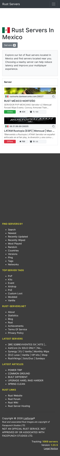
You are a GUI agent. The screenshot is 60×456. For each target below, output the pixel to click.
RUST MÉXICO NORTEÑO (19, 100)
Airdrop (12, 286)
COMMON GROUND (19, 373)
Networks (13, 264)
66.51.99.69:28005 (19, 126)
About (11, 312)
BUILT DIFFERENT (18, 377)
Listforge (28, 418)
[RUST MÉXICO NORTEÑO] (30, 91)
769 (23, 141)
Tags (10, 260)
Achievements (15, 325)
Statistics (13, 315)
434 (23, 112)
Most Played (15, 243)
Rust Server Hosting (19, 406)
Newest (12, 233)
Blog (10, 318)
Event (11, 283)
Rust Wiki (13, 402)
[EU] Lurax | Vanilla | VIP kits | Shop (27, 354)
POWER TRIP (15, 370)
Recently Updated (18, 236)
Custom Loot (15, 293)
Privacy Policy (16, 332)
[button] (53, 96)
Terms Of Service (17, 329)
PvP (10, 276)
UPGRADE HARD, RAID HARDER (25, 380)
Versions (12, 254)
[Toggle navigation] (54, 4)
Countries (13, 250)
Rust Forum (14, 399)
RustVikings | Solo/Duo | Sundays (26, 358)
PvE (10, 289)
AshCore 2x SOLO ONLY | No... (25, 347)
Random (12, 247)
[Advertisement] (30, 18)
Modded (12, 296)
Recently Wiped (16, 240)
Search (12, 229)
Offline (10, 141)
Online (10, 112)
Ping (10, 257)
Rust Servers (11, 4)
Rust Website (15, 395)
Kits (10, 279)
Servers (9, 45)
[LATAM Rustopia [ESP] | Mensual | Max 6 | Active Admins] (30, 120)
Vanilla (11, 300)
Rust (10, 322)
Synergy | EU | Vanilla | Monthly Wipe (28, 351)
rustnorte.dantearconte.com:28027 (26, 96)
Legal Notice (51, 448)
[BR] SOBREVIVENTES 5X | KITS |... (27, 344)
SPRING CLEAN (16, 383)
